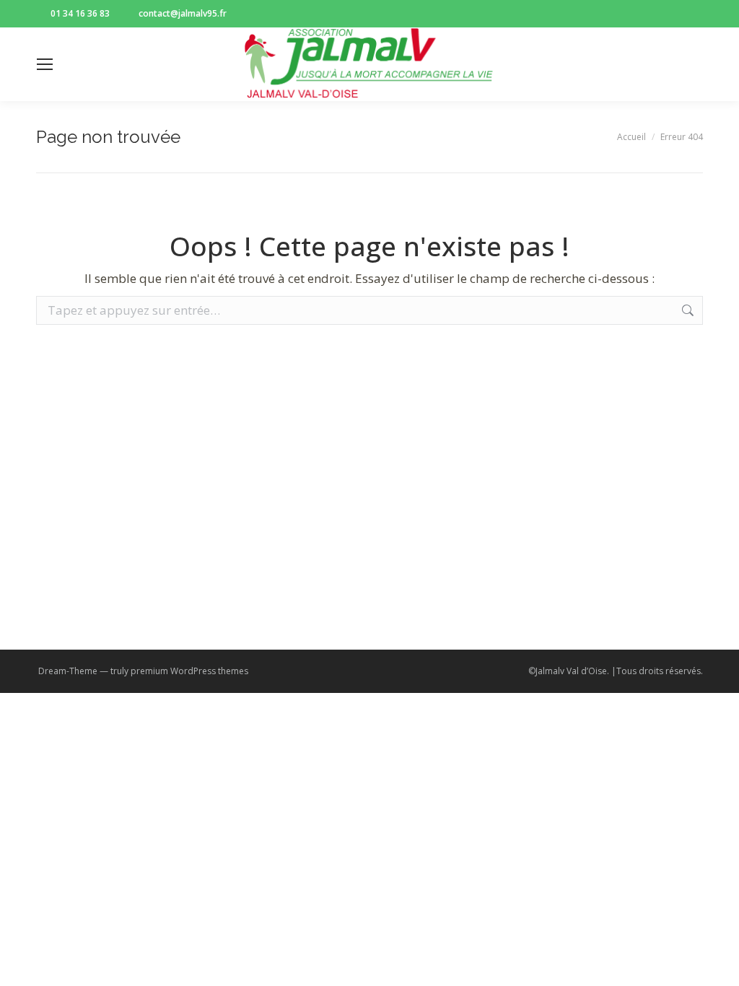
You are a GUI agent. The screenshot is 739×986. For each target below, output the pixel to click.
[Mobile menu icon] (44, 64)
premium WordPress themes (189, 671)
